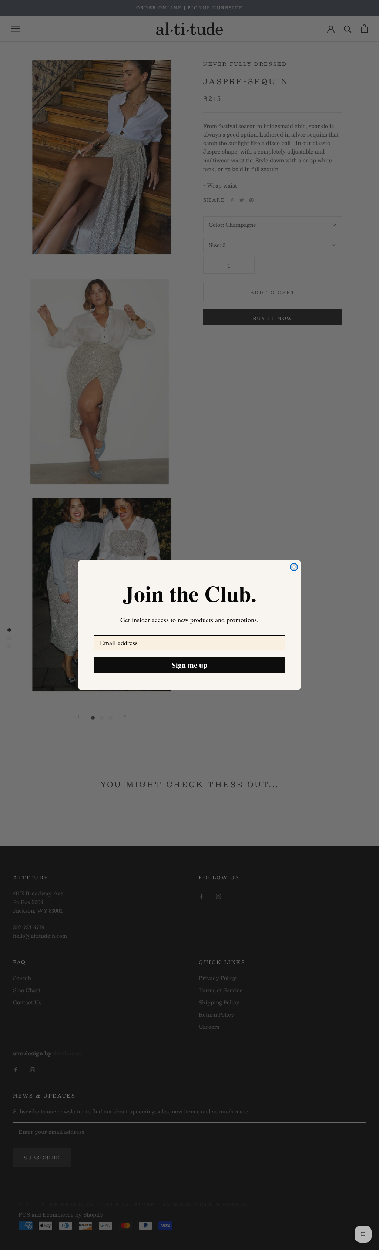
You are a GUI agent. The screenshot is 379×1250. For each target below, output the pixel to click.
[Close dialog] (294, 567)
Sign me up (189, 665)
